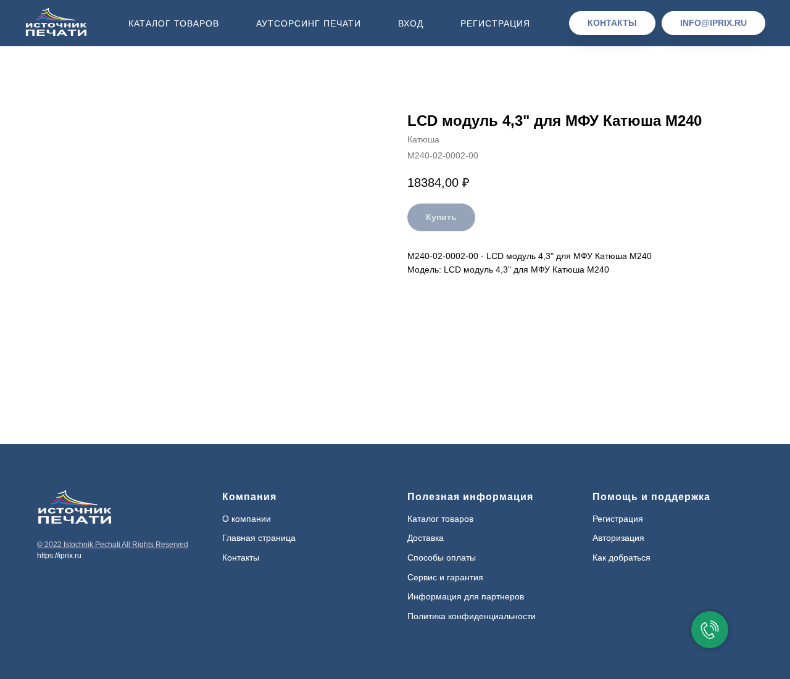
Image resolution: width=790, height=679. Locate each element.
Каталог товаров (173, 23)
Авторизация (618, 538)
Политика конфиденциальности (471, 616)
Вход (410, 23)
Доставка (425, 538)
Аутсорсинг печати (308, 23)
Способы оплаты (441, 557)
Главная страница (259, 538)
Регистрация (495, 23)
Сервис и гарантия (445, 577)
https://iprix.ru (59, 555)
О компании (246, 519)
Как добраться (621, 557)
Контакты (240, 557)
